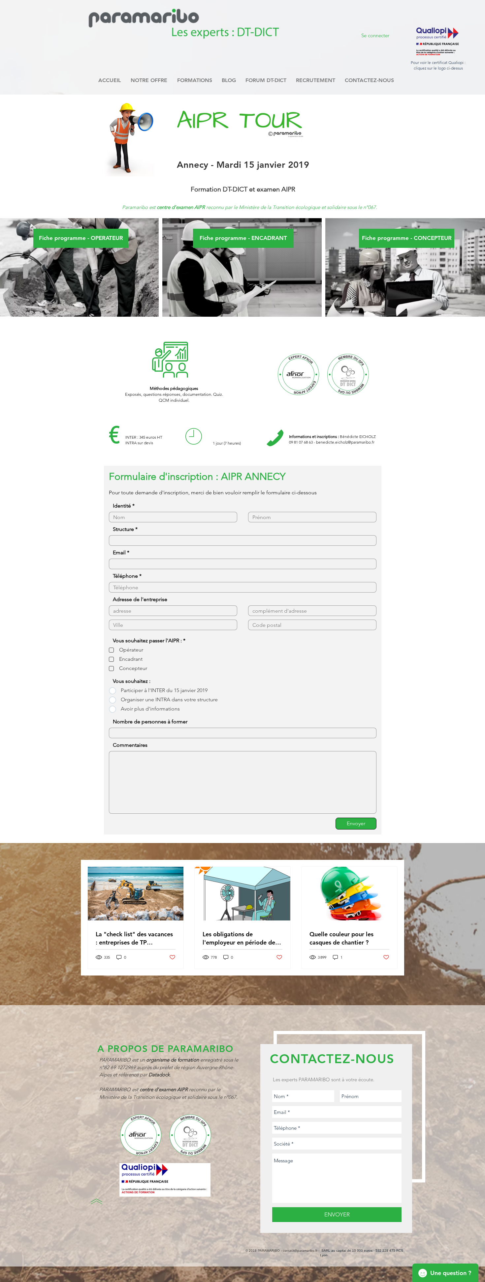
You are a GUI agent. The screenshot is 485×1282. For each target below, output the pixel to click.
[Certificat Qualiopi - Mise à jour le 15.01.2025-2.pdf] (437, 42)
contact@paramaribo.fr (300, 1250)
